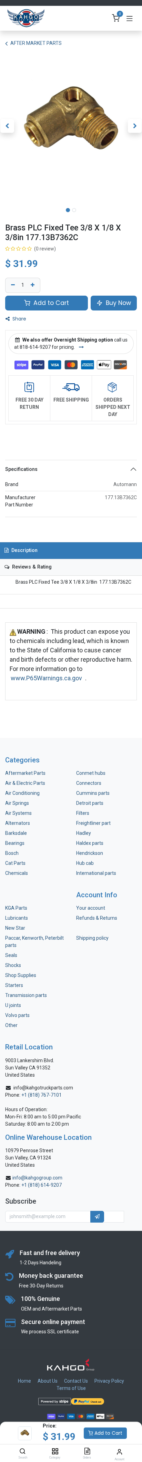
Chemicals (16, 873)
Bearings (14, 843)
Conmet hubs (90, 773)
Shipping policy (92, 938)
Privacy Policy (109, 1381)
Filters (82, 813)
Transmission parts (26, 995)
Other (11, 1025)
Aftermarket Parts (25, 773)
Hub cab (85, 863)
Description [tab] (24, 550)
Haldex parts (89, 843)
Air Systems (18, 813)
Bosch (12, 853)
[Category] (55, 1451)
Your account (90, 908)
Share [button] (18, 318)
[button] (7, 126)
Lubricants (16, 918)
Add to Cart (107, 1433)
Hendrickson (89, 853)
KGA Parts (16, 908)
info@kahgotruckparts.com (43, 1087)
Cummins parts (93, 793)
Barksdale (16, 833)
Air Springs (17, 803)
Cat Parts (15, 863)
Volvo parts (17, 1015)
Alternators (17, 823)
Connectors (89, 783)
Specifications (21, 469)
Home (24, 1381)
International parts (96, 873)
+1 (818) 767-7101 (41, 1095)
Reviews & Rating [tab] (31, 567)
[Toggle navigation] (129, 18)
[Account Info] (119, 1452)
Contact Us (76, 1381)
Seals (11, 955)
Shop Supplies (20, 975)
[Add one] (33, 285)
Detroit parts (89, 803)
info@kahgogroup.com (37, 1178)
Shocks (13, 965)
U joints (13, 1005)
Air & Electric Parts (25, 783)
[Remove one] (12, 285)
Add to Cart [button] (50, 303)
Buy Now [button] (117, 303)
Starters (14, 985)
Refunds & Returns (96, 918)
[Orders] (87, 1451)
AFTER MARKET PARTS (36, 43)
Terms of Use (71, 1388)
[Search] (22, 1451)
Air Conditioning (22, 793)
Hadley (83, 833)
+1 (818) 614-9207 (41, 1185)
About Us (48, 1381)
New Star (15, 928)
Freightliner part (93, 823)
